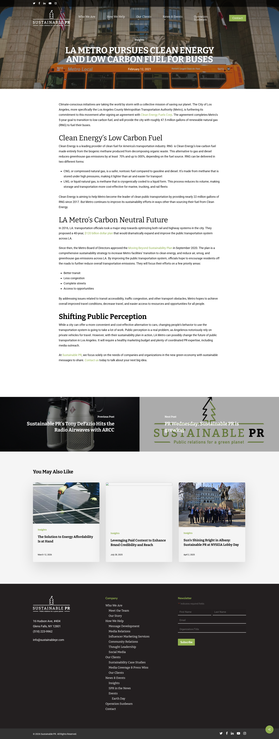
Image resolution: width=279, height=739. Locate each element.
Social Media (117, 652)
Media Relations (119, 631)
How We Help (116, 16)
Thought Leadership (122, 647)
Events (113, 693)
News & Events (173, 16)
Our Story (115, 616)
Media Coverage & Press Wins (128, 667)
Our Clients (143, 16)
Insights (139, 40)
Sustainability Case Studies (127, 662)
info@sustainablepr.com (48, 640)
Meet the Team (119, 610)
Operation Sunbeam (200, 18)
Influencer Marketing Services (129, 636)
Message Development (124, 626)
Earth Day (118, 698)
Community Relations (123, 641)
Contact (237, 18)
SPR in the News (120, 688)
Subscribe (186, 642)
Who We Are (86, 16)
